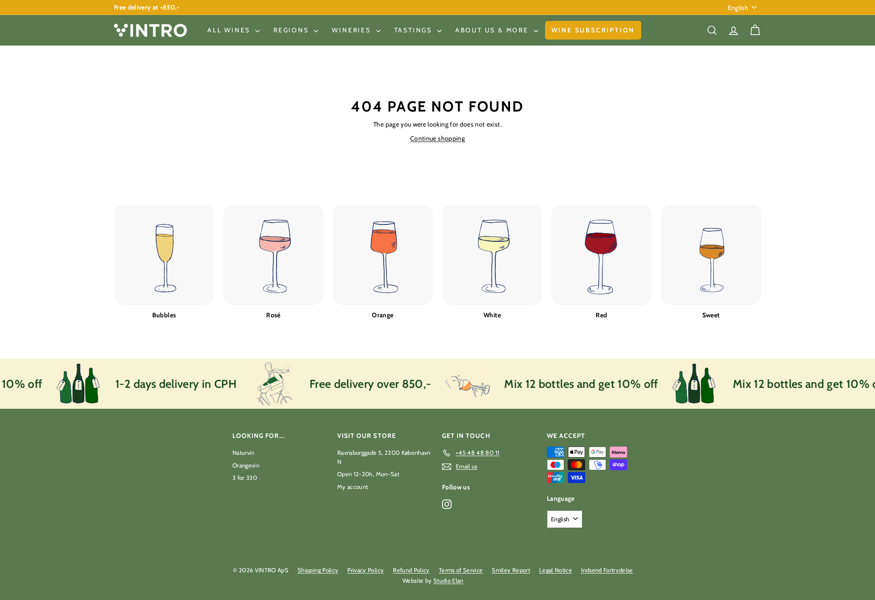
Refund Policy (411, 570)
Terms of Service (461, 570)
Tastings (414, 30)
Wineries (352, 30)
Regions (292, 30)
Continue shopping (437, 138)
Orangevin (245, 465)
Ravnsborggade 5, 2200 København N (384, 457)
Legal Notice (555, 570)
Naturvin (243, 452)
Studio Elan (448, 580)
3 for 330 (244, 477)
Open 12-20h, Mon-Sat (368, 474)
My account (352, 486)
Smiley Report (511, 570)
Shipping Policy (318, 570)
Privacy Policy (365, 570)
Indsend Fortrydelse (607, 570)
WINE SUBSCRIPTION (593, 30)
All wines (230, 30)
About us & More (493, 30)
